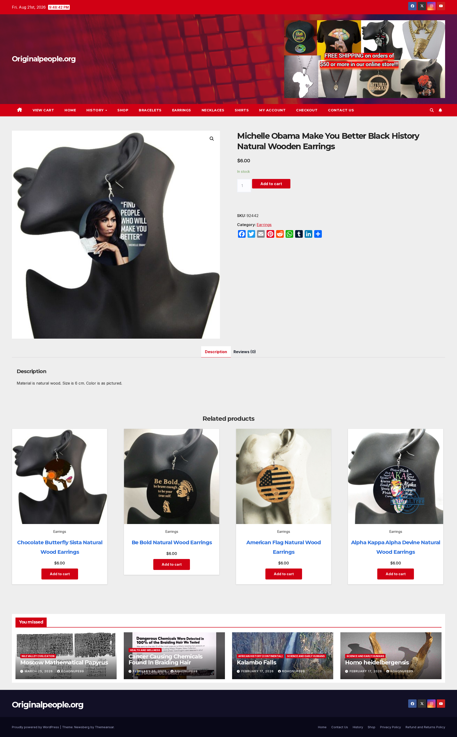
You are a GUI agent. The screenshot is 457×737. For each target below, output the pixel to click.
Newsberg (81, 727)
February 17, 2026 (258, 671)
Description (216, 351)
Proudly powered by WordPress (36, 727)
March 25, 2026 (39, 671)
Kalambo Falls (256, 662)
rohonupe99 (72, 671)
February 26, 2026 (150, 671)
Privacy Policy (390, 727)
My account (272, 110)
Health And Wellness (145, 650)
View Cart (43, 110)
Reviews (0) (244, 351)
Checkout (307, 110)
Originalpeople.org (43, 58)
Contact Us (341, 110)
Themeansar (104, 727)
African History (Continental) (260, 656)
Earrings (181, 110)
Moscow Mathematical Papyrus (64, 662)
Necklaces (213, 110)
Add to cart (271, 183)
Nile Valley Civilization (38, 656)
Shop (122, 110)
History (95, 110)
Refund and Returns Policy (425, 727)
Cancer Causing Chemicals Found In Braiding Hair (165, 659)
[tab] (216, 351)
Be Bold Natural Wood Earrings (172, 542)
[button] (432, 110)
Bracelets (150, 110)
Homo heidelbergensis (377, 662)
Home (70, 110)
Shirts (242, 110)
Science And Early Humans (306, 656)
